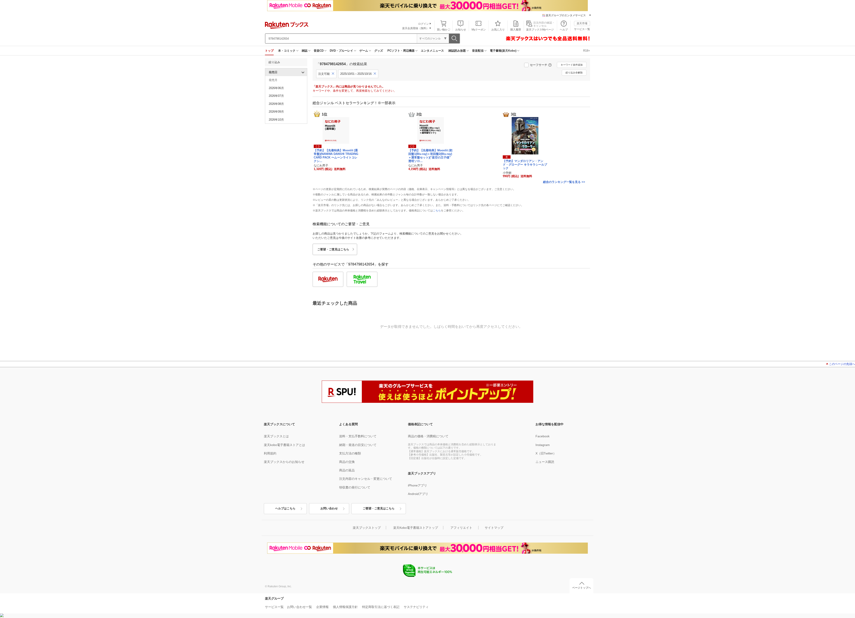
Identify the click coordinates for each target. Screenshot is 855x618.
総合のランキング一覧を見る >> (564, 182)
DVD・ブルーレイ (341, 50)
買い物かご (443, 29)
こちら (437, 210)
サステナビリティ (416, 607)
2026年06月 (276, 88)
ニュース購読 (544, 462)
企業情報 (322, 607)
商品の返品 (347, 470)
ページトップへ (581, 587)
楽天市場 (582, 23)
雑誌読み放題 (457, 50)
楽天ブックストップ (367, 527)
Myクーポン (479, 29)
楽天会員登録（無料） (415, 28)
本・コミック (286, 50)
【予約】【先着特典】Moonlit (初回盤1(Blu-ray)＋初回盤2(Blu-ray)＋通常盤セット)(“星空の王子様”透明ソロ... (430, 155)
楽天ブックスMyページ (540, 29)
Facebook (542, 436)
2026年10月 (276, 119)
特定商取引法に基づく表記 (380, 607)
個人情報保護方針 (345, 607)
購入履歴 (515, 29)
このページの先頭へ (842, 364)
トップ (269, 50)
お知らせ (460, 29)
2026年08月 (276, 103)
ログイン (423, 23)
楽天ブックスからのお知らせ (284, 462)
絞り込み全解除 (574, 72)
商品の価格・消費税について (428, 436)
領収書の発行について (354, 487)
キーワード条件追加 (572, 64)
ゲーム (363, 50)
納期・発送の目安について (358, 445)
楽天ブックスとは (276, 436)
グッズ (378, 50)
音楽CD (319, 50)
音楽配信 (478, 50)
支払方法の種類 (350, 453)
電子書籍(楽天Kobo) (503, 50)
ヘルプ (564, 29)
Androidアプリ (418, 494)
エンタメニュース (432, 50)
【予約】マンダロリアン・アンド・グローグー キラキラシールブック (525, 164)
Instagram (542, 445)
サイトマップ (494, 527)
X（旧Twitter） (545, 453)
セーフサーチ (538, 65)
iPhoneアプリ (417, 485)
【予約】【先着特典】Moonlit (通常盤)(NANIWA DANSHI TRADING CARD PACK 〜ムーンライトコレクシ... (336, 155)
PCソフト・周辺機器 (401, 50)
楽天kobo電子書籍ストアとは (284, 445)
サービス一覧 (582, 29)
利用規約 (270, 453)
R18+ (586, 50)
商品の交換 (347, 462)
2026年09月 (276, 111)
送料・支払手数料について (358, 436)
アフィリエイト (461, 527)
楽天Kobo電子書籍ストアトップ (415, 527)
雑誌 (304, 50)
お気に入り (498, 29)
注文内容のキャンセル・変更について (365, 478)
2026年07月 (276, 95)
